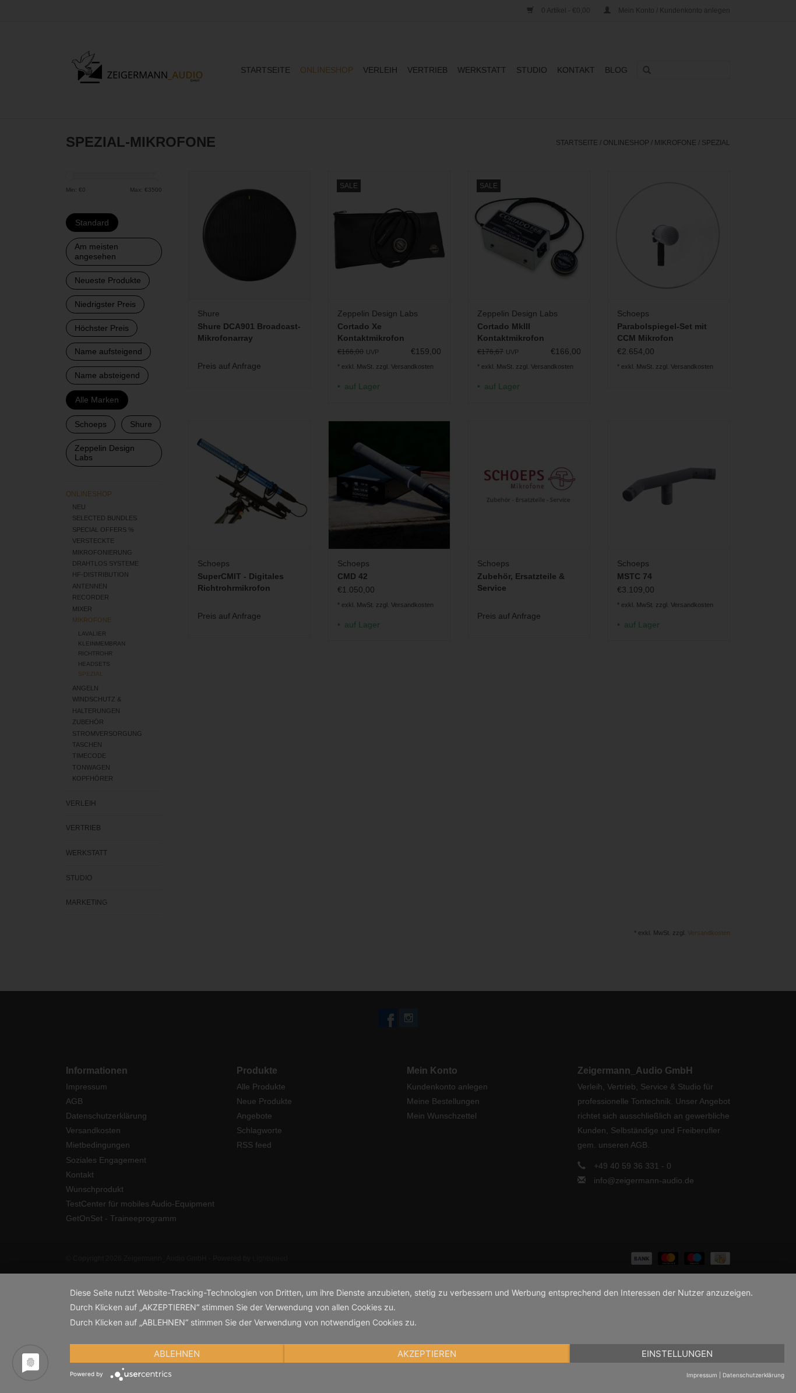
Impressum (701, 1374)
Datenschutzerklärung (753, 1374)
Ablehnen (177, 1353)
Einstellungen (677, 1353)
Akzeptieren (426, 1353)
